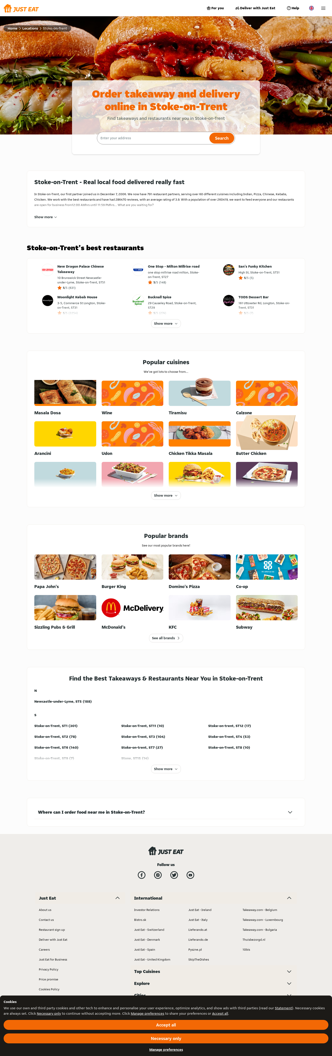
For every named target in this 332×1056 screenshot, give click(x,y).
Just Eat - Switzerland (149, 930)
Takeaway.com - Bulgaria (260, 930)
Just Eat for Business (53, 959)
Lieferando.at (197, 930)
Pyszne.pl (195, 949)
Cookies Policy (49, 989)
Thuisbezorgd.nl (254, 940)
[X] (174, 875)
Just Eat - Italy (198, 920)
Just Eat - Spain (144, 949)
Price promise (48, 979)
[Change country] (311, 8)
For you (217, 8)
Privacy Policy (48, 969)
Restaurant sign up (52, 930)
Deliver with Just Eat (257, 8)
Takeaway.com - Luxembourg (263, 920)
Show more (43, 217)
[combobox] (153, 138)
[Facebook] (141, 875)
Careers (44, 949)
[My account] (323, 8)
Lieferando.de (198, 940)
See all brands (163, 638)
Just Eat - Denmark (147, 940)
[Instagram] (157, 875)
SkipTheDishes (198, 959)
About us (45, 910)
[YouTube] (190, 875)
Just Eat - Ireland (199, 910)
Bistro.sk (140, 920)
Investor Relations (146, 910)
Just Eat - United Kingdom (152, 959)
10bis (246, 949)
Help (295, 8)
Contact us (46, 920)
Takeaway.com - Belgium (260, 910)
